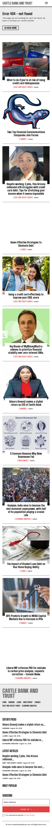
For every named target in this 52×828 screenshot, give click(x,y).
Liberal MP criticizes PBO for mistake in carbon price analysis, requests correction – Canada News (26, 671)
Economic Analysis (23, 519)
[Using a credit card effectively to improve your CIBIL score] (26, 275)
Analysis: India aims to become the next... (23, 767)
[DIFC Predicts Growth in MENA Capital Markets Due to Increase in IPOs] (26, 597)
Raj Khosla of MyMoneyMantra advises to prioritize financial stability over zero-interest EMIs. (26, 349)
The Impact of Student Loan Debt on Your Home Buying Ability (26, 565)
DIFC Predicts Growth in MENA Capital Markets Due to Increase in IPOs (26, 617)
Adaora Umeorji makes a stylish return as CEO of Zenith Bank (26, 403)
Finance (23, 139)
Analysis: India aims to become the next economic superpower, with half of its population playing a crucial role (26, 510)
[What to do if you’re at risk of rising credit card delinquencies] (26, 61)
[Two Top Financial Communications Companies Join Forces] (26, 113)
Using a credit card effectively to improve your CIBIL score (26, 296)
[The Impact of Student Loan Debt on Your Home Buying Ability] (26, 545)
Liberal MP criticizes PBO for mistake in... (22, 740)
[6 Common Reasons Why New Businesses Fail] (26, 435)
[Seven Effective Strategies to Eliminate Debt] (26, 223)
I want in (24, 809)
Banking (23, 409)
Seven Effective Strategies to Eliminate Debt (26, 244)
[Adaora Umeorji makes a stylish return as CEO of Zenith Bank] (26, 383)
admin (36, 87)
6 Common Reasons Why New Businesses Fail (26, 455)
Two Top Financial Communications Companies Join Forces (26, 133)
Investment (23, 461)
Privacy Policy (29, 815)
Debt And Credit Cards (23, 87)
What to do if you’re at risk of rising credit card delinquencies (26, 81)
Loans (23, 249)
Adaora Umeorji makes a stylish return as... (23, 724)
